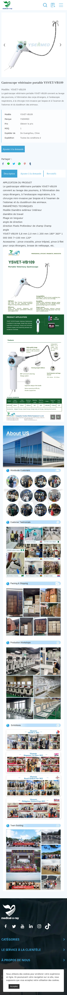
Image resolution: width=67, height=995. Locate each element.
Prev (5, 44)
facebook (3, 163)
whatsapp (19, 163)
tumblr (30, 163)
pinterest (24, 163)
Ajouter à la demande (13, 149)
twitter (13, 163)
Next (61, 44)
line (8, 163)
